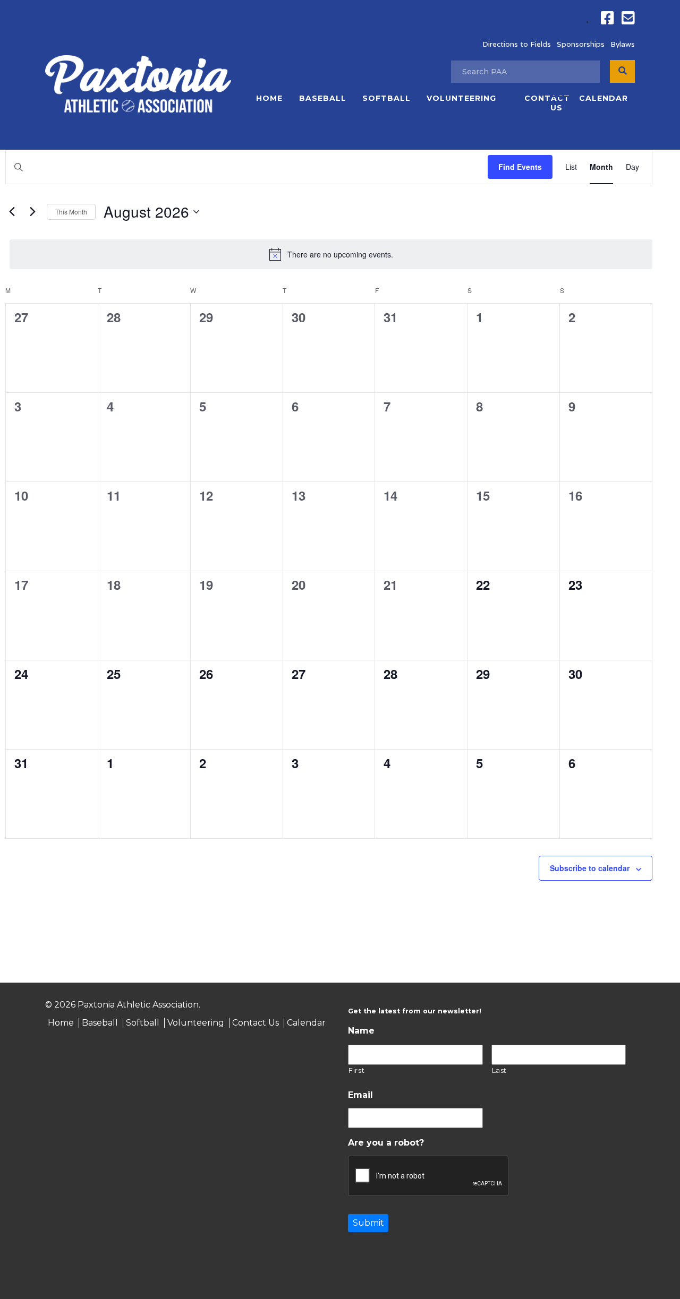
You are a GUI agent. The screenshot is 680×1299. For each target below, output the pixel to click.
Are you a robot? (386, 1143)
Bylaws (622, 44)
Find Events (520, 166)
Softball (386, 98)
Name (361, 1031)
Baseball (322, 98)
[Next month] (32, 211)
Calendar (603, 98)
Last (499, 1070)
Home (269, 98)
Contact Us (547, 103)
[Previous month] (11, 211)
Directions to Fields (516, 44)
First (356, 1070)
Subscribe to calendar (590, 868)
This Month (71, 211)
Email (360, 1095)
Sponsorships (581, 44)
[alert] (331, 254)
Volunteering (461, 98)
